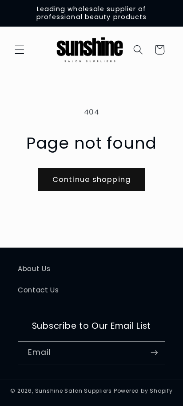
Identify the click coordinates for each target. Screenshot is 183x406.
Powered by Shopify (143, 390)
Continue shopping (91, 179)
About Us (34, 268)
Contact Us (38, 290)
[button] (19, 49)
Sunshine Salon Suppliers (73, 390)
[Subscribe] (154, 352)
